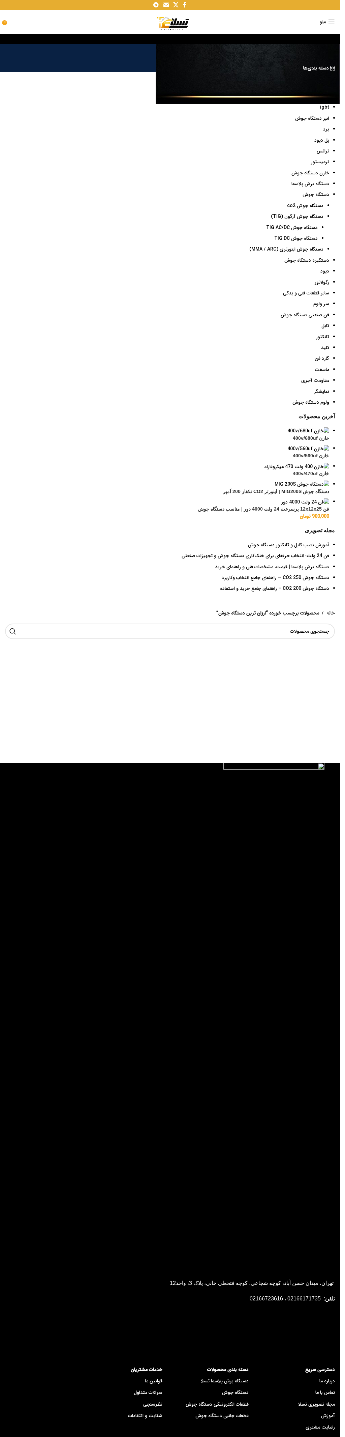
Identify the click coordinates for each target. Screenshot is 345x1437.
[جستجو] (13, 631)
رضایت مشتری (320, 1427)
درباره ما (327, 1381)
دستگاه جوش (235, 1392)
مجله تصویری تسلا (316, 1404)
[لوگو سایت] (170, 21)
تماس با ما (325, 1392)
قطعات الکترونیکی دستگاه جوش (217, 1404)
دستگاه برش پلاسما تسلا (225, 1381)
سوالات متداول (148, 1392)
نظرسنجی (152, 1404)
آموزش (328, 1415)
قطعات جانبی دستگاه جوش (222, 1415)
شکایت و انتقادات (145, 1415)
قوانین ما (153, 1381)
